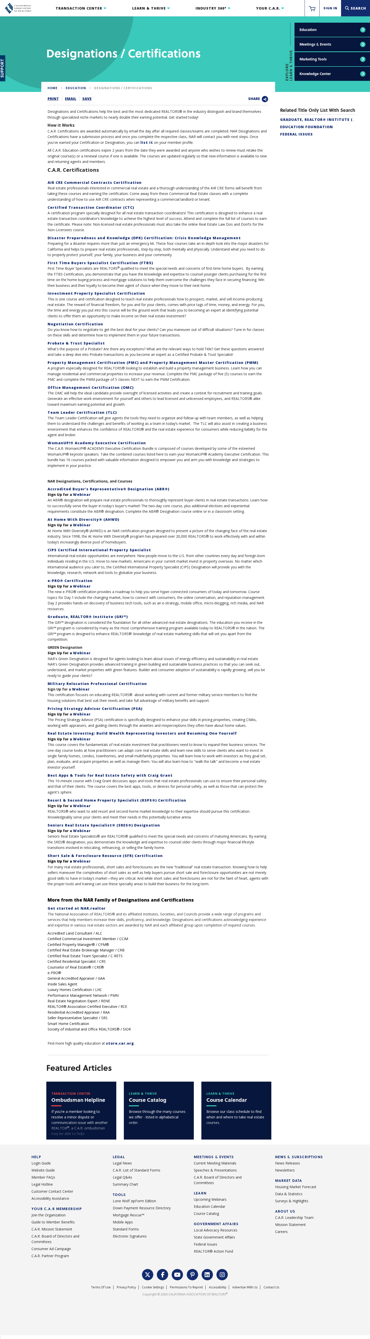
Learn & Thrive (149, 8)
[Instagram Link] (222, 1274)
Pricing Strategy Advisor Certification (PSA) (95, 708)
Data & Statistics (289, 1193)
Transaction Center (79, 8)
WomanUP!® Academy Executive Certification (97, 442)
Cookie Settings (153, 1287)
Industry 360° (211, 8)
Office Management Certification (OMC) (91, 387)
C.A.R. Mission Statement (51, 1229)
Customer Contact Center (52, 1191)
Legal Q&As (122, 1177)
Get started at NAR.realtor (77, 908)
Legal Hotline (42, 1184)
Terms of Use (101, 1287)
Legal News (122, 1163)
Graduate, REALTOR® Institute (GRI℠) (88, 616)
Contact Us (271, 1287)
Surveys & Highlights (291, 1200)
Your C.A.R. (268, 8)
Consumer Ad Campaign (51, 1248)
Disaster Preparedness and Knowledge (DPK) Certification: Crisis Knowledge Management (144, 237)
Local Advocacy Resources (215, 1230)
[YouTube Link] (177, 1274)
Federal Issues (296, 134)
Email (70, 98)
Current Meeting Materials (215, 1163)
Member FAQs (43, 1177)
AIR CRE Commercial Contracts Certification (95, 182)
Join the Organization (48, 1215)
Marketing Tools (313, 59)
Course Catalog (206, 1213)
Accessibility (217, 1287)
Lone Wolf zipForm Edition (134, 1200)
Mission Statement (290, 1224)
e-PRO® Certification (70, 580)
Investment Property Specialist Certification (96, 293)
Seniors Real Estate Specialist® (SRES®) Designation (104, 825)
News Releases (287, 1163)
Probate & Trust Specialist (76, 343)
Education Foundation (306, 126)
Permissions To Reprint (186, 1287)
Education (308, 29)
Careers (281, 1231)
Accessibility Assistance (50, 1198)
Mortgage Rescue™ (128, 1215)
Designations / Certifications (123, 88)
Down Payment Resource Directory (142, 1208)
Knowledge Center (315, 73)
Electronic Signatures (130, 1236)
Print (53, 98)
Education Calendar (209, 1206)
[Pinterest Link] (193, 1274)
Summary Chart (125, 1184)
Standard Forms (126, 1229)
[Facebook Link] (163, 1274)
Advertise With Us (244, 1287)
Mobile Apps (123, 1222)
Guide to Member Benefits (53, 1222)
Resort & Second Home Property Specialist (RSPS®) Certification (117, 800)
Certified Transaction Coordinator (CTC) (91, 207)
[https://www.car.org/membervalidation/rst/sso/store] (312, 8)
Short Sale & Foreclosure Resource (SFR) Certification (105, 855)
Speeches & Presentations (215, 1170)
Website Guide (43, 1170)
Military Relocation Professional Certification (97, 683)
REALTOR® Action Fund (213, 1251)
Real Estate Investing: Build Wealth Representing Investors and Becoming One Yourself (142, 733)
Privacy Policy (126, 1287)
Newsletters (285, 1170)
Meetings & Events (315, 44)
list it (146, 142)
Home (53, 88)
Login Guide (41, 1163)
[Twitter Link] (148, 1274)
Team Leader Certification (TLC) (82, 412)
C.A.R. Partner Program (50, 1255)
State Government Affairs (214, 1237)
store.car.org (120, 1043)
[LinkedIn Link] (207, 1274)
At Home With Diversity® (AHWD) (83, 519)
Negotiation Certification (75, 324)
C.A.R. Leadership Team (294, 1217)
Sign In (330, 8)
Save (87, 98)
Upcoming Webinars (210, 1199)
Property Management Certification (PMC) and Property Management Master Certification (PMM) (153, 362)
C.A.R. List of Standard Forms (136, 1170)
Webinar (82, 494)
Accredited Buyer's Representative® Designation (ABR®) (108, 489)
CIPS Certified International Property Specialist (99, 549)
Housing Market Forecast (295, 1186)
